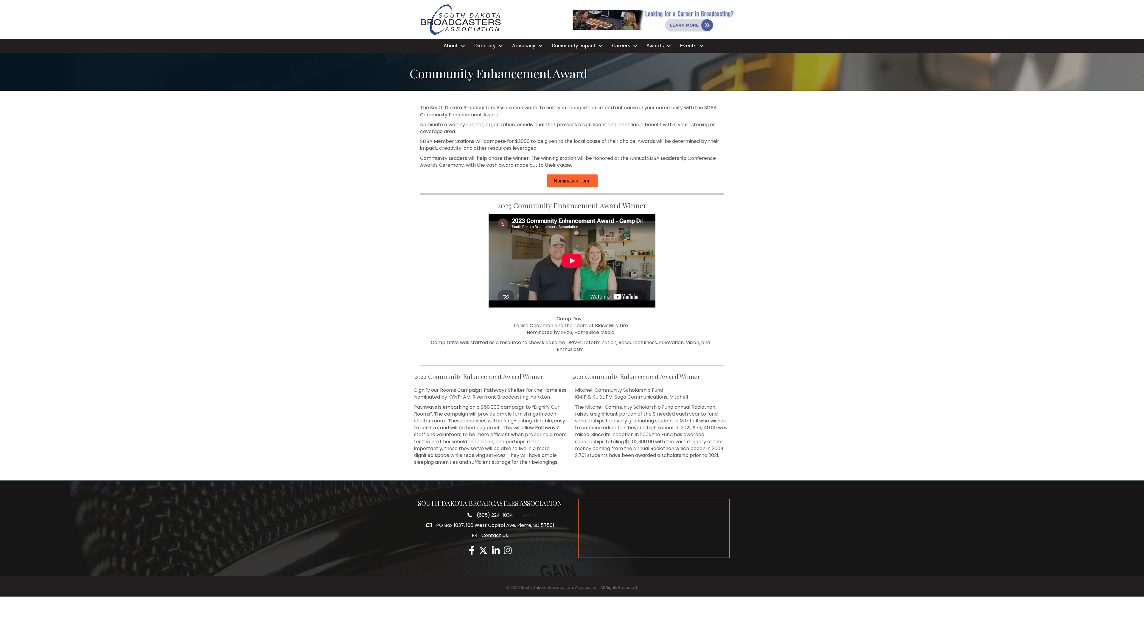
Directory (485, 46)
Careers (621, 46)
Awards (655, 46)
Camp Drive (445, 342)
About (451, 46)
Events (688, 46)
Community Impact (574, 46)
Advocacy (523, 46)
